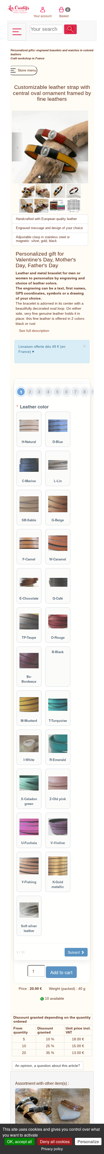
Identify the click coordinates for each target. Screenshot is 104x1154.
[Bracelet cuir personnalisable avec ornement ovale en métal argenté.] (42, 190)
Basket (64, 12)
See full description (34, 331)
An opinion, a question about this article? (47, 1066)
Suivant (74, 952)
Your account (42, 16)
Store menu (26, 70)
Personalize (88, 1141)
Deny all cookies (55, 1141)
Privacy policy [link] (52, 1148)
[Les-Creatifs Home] (19, 8)
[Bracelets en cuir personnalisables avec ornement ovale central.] (27, 190)
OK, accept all (19, 1141)
